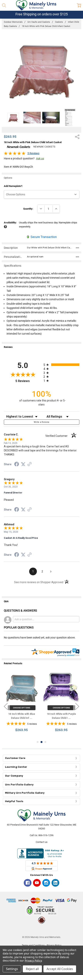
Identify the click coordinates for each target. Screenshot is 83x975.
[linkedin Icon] (55, 883)
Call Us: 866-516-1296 (41, 835)
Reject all (32, 969)
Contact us (41, 842)
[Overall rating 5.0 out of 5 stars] (14, 154)
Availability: (10, 222)
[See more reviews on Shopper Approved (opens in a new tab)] (29, 464)
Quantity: (28, 208)
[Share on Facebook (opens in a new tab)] (16, 464)
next (77, 706)
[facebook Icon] (27, 883)
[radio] (61, 364)
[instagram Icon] (46, 883)
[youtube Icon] (37, 883)
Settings (12, 969)
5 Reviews (33, 153)
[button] (41, 929)
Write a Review (41, 422)
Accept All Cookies (60, 969)
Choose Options (21, 708)
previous (6, 706)
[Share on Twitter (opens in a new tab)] (23, 464)
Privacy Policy (33, 960)
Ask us (40, 158)
